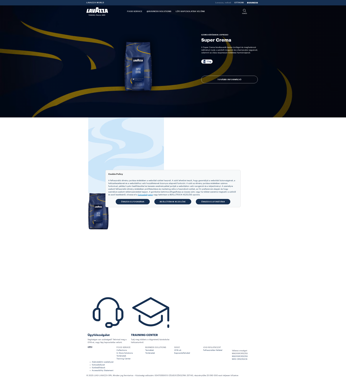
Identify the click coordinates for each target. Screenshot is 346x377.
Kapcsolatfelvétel (182, 353)
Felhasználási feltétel (212, 350)
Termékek (149, 350)
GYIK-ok (177, 350)
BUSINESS (252, 3)
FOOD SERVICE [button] (134, 11)
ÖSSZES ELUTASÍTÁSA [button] (213, 202)
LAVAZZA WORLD (95, 3)
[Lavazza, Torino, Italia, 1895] (97, 11)
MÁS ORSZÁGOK (239, 359)
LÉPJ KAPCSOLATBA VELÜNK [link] (190, 11)
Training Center (124, 359)
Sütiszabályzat (98, 365)
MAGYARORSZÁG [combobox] (240, 353)
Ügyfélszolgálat (99, 335)
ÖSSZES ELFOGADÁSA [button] (132, 202)
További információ (229, 79)
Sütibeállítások (98, 368)
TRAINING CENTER (144, 335)
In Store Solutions (125, 353)
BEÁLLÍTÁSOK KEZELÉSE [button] (173, 202)
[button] (244, 12)
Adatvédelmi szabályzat (103, 362)
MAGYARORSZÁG (240, 356)
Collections (122, 350)
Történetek (121, 356)
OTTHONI (239, 3)
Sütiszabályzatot (145, 195)
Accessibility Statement (102, 370)
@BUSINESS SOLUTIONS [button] (159, 11)
